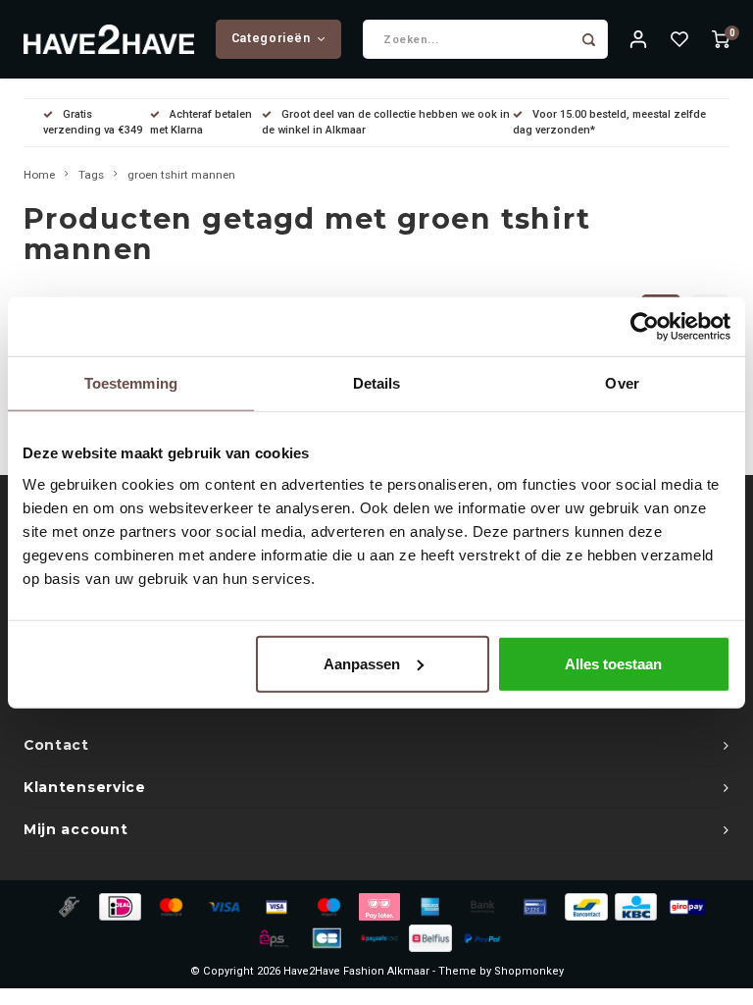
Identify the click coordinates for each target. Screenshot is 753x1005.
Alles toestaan (613, 663)
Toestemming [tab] (130, 383)
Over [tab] (621, 383)
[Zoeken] (588, 39)
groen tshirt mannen (181, 175)
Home (39, 175)
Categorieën (271, 38)
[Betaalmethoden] (67, 905)
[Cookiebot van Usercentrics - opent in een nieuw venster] (644, 327)
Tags (91, 175)
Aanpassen (362, 663)
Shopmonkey (529, 971)
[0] (720, 39)
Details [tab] (377, 383)
